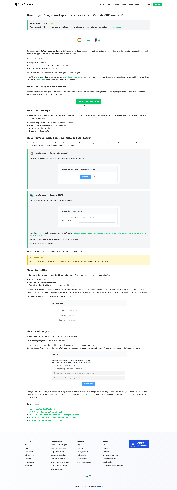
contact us (117, 27)
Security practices (82, 452)
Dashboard (28, 465)
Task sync (28, 458)
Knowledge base (108, 462)
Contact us (106, 448)
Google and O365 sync (58, 452)
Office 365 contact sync (58, 448)
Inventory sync (29, 462)
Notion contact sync (57, 469)
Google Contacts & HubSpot (60, 462)
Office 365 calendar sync (59, 445)
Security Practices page (99, 261)
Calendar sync (29, 455)
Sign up (157, 4)
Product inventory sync (58, 458)
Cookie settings (82, 458)
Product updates (82, 455)
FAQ (104, 445)
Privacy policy (81, 448)
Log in (147, 4)
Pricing (27, 448)
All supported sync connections (113, 465)
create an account (72, 77)
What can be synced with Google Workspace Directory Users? (52, 417)
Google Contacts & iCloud (59, 465)
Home (26, 445)
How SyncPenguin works (110, 455)
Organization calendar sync (59, 455)
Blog (78, 445)
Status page (106, 452)
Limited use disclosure (84, 462)
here (69, 297)
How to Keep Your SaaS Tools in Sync (43, 409)
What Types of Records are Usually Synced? (45, 412)
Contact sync (29, 452)
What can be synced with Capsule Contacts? (46, 420)
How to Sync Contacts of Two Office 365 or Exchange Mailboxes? (54, 415)
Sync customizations (109, 458)
